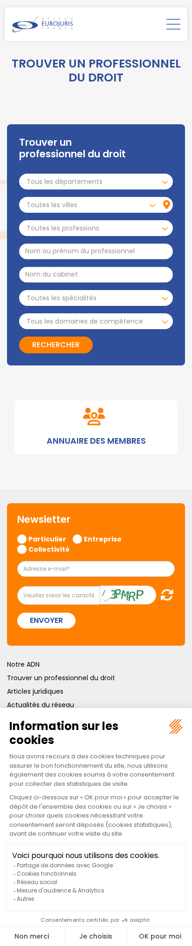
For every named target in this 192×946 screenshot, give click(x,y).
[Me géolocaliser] (166, 205)
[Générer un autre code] (164, 595)
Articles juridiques (35, 691)
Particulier (47, 538)
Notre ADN (23, 664)
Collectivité (48, 549)
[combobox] (96, 181)
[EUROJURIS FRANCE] (42, 24)
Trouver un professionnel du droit (61, 677)
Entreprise (103, 538)
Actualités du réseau (40, 705)
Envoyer (46, 620)
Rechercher (56, 344)
